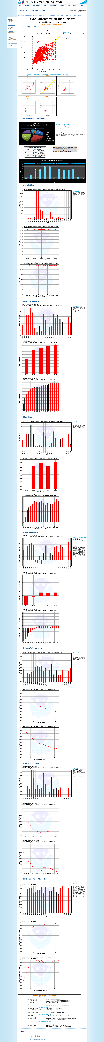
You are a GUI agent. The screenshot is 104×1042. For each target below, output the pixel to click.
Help (65, 1033)
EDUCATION (61, 5)
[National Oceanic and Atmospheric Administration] (19, 2)
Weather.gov (20, 11)
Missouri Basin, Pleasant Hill (28, 11)
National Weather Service (34, 1033)
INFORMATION (53, 5)
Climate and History (60, 15)
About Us (76, 1034)
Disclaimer (65, 1030)
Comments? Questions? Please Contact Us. (37, 1039)
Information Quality (67, 1031)
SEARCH (75, 5)
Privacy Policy (77, 1030)
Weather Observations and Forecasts (40, 15)
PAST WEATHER (36, 5)
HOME (20, 5)
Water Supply (52, 15)
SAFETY (44, 5)
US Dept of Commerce (34, 1030)
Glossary (65, 1034)
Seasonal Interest (69, 15)
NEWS (68, 5)
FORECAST (27, 5)
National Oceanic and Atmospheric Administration (38, 1031)
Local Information (77, 15)
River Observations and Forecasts (25, 15)
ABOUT (81, 5)
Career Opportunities (78, 1035)
